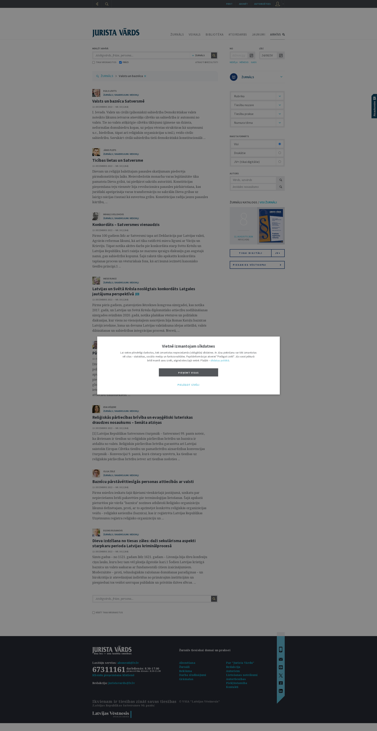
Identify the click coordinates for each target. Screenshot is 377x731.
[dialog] (188, 366)
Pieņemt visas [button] (188, 372)
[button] (188, 384)
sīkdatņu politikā (219, 360)
